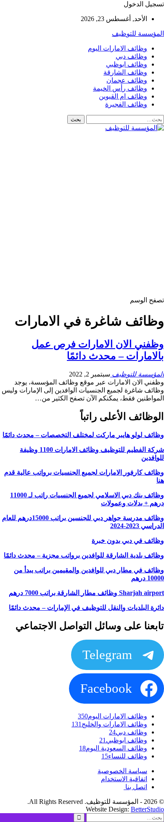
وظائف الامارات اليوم (117, 48)
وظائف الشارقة (125, 72)
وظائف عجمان (126, 80)
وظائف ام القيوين (123, 96)
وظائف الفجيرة (126, 104)
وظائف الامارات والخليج (109, 724)
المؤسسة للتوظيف (138, 33)
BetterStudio (147, 809)
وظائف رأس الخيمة (120, 88)
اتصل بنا (135, 786)
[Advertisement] (82, 214)
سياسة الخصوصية (122, 770)
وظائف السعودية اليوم (113, 748)
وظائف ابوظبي (126, 64)
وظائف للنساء (124, 756)
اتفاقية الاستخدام (124, 778)
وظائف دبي (131, 56)
